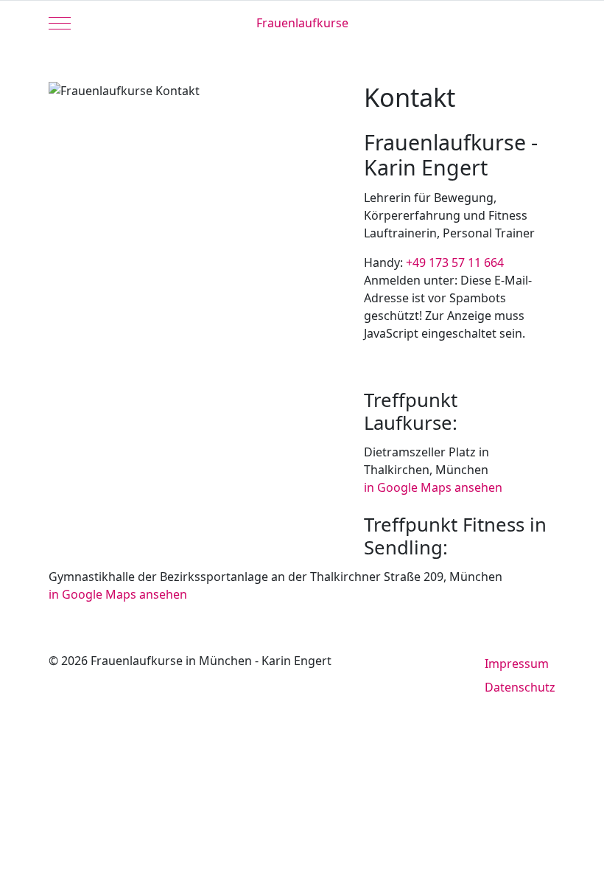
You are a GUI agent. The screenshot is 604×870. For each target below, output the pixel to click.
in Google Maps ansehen (433, 487)
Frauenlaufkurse (302, 23)
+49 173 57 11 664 (455, 262)
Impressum (517, 663)
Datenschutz (520, 687)
